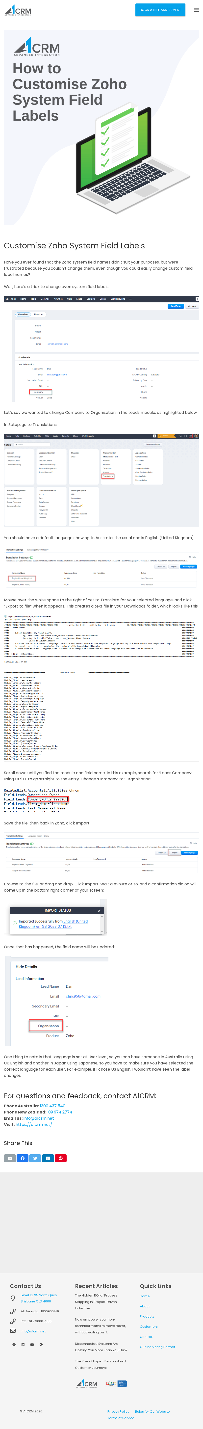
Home (145, 1296)
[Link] (18, 9)
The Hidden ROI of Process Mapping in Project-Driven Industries (96, 1302)
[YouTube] (32, 1345)
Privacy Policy (118, 1411)
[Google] (41, 1345)
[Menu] (196, 10)
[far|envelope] (15, 1331)
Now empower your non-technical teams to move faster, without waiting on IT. (100, 1326)
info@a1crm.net (39, 1118)
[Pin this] (61, 1158)
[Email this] (10, 1158)
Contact (146, 1336)
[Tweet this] (35, 1158)
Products (147, 1316)
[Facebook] (14, 1345)
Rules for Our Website (152, 1411)
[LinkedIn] (23, 1345)
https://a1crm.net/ (34, 1124)
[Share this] (22, 1158)
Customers (149, 1326)
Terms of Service (120, 1418)
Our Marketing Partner (157, 1347)
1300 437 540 (52, 1106)
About (145, 1306)
